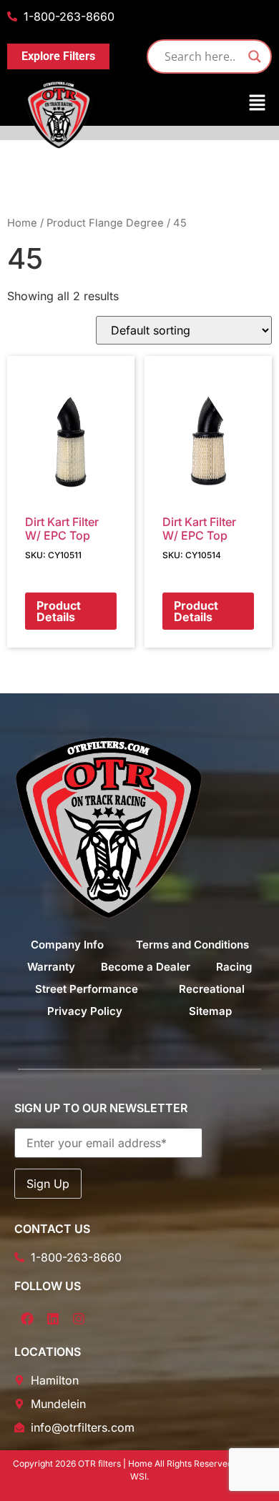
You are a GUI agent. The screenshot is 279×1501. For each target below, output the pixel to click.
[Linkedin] (53, 1319)
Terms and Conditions (192, 944)
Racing (234, 967)
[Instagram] (79, 1319)
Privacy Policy (84, 1011)
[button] (139, 103)
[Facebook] (27, 1319)
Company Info (67, 944)
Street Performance (86, 989)
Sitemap (210, 1011)
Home (22, 223)
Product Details (58, 611)
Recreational (212, 989)
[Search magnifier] (255, 56)
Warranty (51, 967)
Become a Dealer (145, 967)
